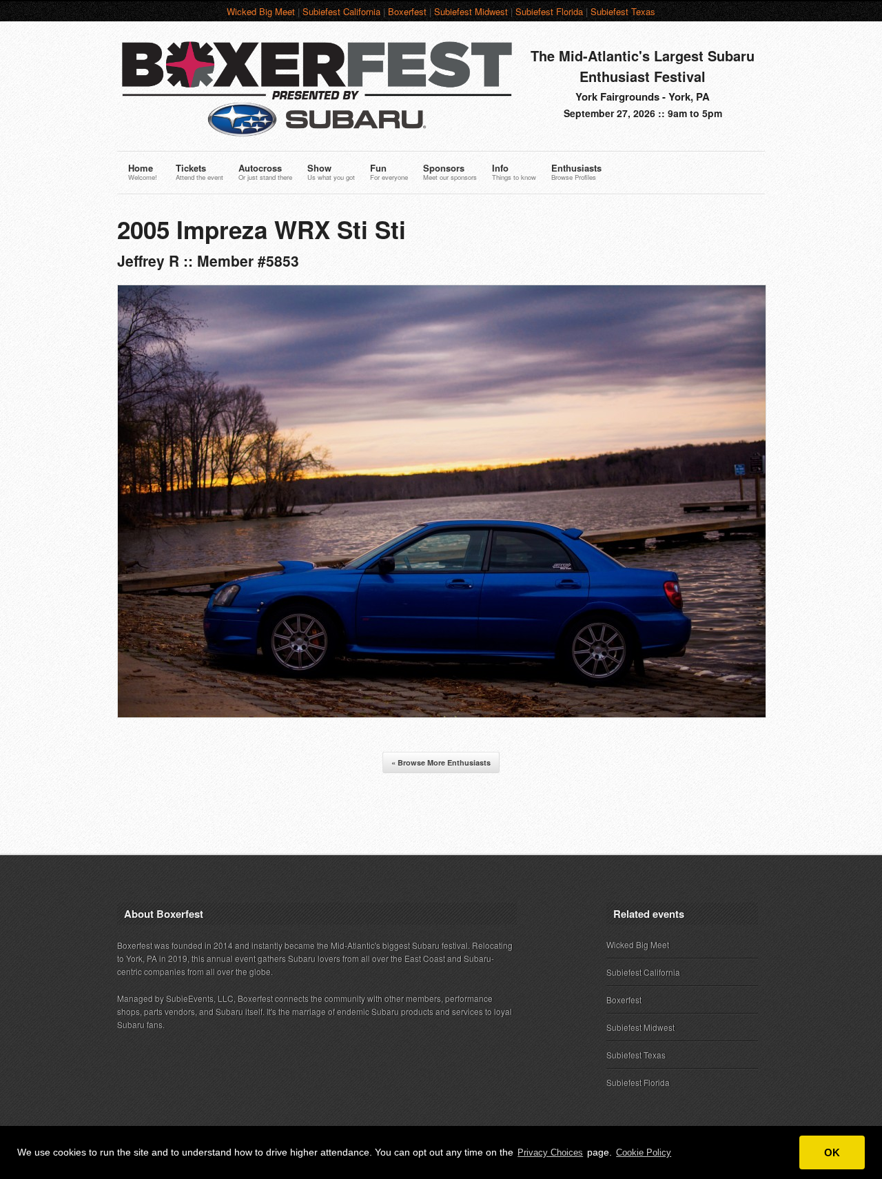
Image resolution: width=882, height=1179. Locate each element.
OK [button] (832, 1152)
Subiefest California (341, 11)
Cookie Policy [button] (643, 1152)
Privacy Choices (550, 1152)
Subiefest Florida (549, 11)
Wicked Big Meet (261, 11)
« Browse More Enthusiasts (441, 762)
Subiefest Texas (623, 11)
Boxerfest (407, 11)
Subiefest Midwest (471, 11)
